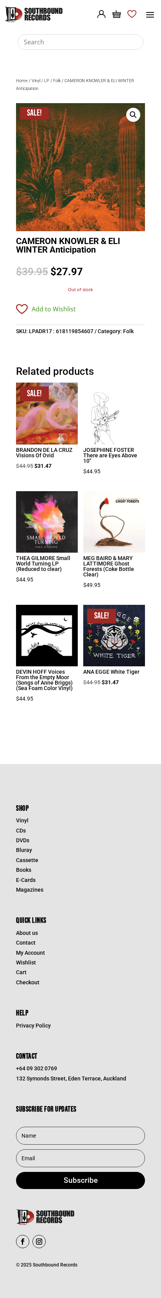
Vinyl (36, 80)
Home (22, 80)
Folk (57, 80)
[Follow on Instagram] (39, 1241)
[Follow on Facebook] (22, 1241)
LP (46, 80)
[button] (133, 115)
